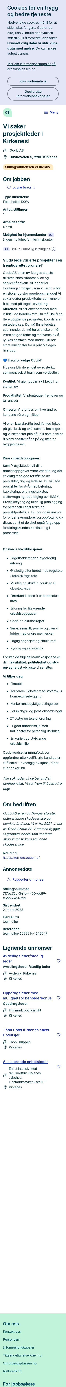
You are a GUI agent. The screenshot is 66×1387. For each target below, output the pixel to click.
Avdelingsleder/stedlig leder (23, 958)
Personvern (11, 1339)
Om (20, 1363)
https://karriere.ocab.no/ (21, 858)
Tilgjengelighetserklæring (22, 1355)
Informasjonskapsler (18, 1347)
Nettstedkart (12, 1371)
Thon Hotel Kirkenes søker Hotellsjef (26, 1032)
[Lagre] (58, 960)
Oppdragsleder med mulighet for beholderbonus (27, 995)
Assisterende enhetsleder (25, 1062)
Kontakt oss (12, 1331)
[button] (25, 879)
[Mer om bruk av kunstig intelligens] (53, 249)
